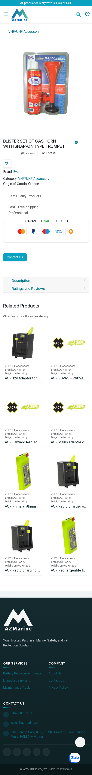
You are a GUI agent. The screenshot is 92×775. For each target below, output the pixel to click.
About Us (55, 673)
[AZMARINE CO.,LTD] (22, 619)
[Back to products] (77, 143)
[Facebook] (7, 752)
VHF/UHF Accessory (23, 32)
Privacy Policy (58, 688)
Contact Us (15, 257)
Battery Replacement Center (23, 673)
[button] (80, 742)
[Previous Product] (69, 143)
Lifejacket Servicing (16, 680)
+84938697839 (21, 713)
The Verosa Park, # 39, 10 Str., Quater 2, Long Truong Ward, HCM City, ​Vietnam (48, 734)
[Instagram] (36, 752)
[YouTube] (27, 752)
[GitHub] (46, 752)
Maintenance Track (16, 688)
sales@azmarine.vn (24, 723)
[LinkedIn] (17, 752)
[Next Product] (84, 143)
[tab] (46, 281)
